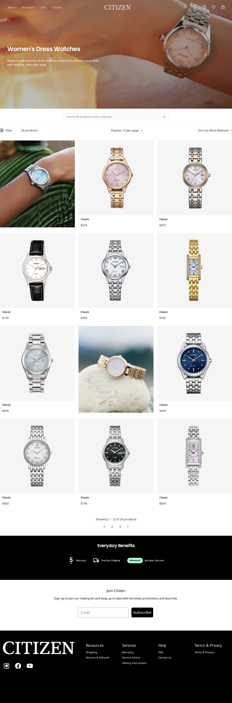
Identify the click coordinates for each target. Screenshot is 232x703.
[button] (185, 7)
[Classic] (116, 178)
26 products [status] (29, 130)
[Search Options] (166, 116)
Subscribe (142, 612)
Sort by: (213, 130)
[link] (204, 7)
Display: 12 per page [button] (125, 130)
